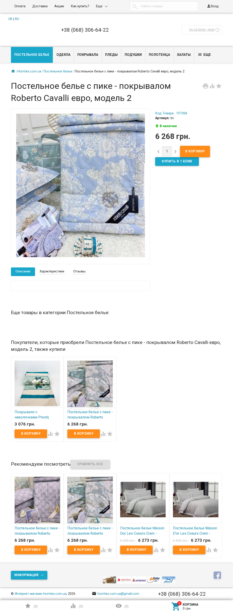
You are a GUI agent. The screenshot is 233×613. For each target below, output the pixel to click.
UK (10, 19)
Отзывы (79, 271)
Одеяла (63, 55)
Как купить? (80, 6)
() (31, 606)
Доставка (40, 6)
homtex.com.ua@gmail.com (115, 594)
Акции (59, 6)
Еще (99, 6)
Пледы (111, 55)
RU (17, 19)
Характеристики (52, 271)
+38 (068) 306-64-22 (85, 30)
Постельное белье (31, 55)
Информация (26, 575)
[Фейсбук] (218, 575)
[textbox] (164, 6)
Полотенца (159, 55)
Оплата (19, 6)
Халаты (184, 55)
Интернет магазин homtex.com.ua (40, 594)
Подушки (133, 55)
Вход (213, 6)
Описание (22, 271)
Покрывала (87, 55)
